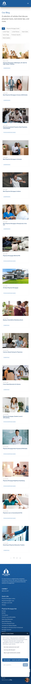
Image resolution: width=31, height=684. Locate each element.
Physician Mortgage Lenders (8, 598)
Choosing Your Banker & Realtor (9, 625)
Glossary (4, 604)
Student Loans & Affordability (8, 617)
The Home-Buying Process (8, 623)
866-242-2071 (5, 591)
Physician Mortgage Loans (8, 600)
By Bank (4, 613)
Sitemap (3, 678)
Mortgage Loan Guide (7, 602)
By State (4, 611)
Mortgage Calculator (6, 629)
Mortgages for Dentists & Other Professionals (12, 627)
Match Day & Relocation (7, 619)
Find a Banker (5, 615)
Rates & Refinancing (6, 621)
